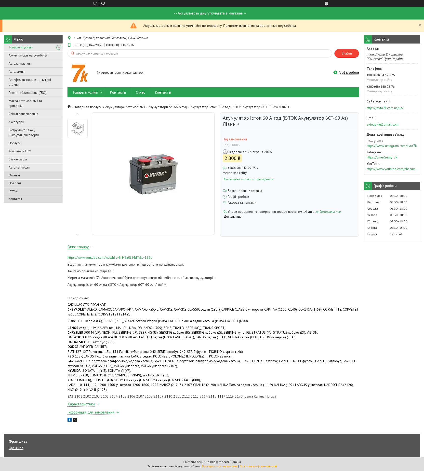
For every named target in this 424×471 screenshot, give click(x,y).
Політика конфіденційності (258, 466)
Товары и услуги (21, 47)
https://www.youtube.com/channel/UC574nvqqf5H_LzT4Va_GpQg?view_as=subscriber (392, 169)
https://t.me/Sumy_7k (382, 157)
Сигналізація (18, 159)
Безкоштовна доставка (245, 190)
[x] (75, 420)
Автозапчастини (20, 63)
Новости (15, 183)
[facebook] (69, 420)
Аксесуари (16, 122)
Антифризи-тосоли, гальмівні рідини (30, 82)
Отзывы (14, 175)
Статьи (13, 191)
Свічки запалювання (23, 114)
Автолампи (17, 71)
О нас (140, 92)
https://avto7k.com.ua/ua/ (385, 108)
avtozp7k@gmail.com (382, 124)
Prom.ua (235, 462)
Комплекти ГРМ (20, 151)
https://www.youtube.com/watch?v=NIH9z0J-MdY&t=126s (109, 257)
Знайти (347, 53)
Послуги (15, 143)
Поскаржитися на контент (219, 466)
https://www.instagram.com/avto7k (392, 145)
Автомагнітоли (19, 167)
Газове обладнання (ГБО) (27, 92)
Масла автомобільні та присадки (25, 103)
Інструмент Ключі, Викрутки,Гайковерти (24, 132)
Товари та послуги (88, 107)
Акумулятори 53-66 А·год (167, 107)
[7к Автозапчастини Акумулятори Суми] (79, 73)
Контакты (15, 199)
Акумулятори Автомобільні (28, 55)
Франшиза (16, 448)
